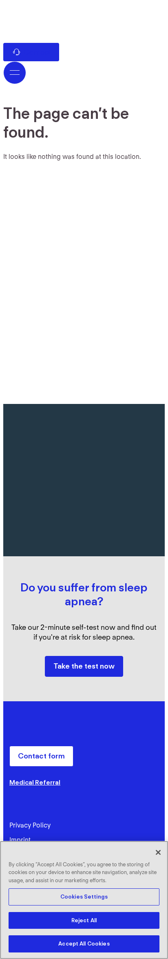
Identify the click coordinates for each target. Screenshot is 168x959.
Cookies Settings (84, 897)
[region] (84, 900)
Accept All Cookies (83, 944)
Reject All (84, 920)
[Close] (158, 852)
